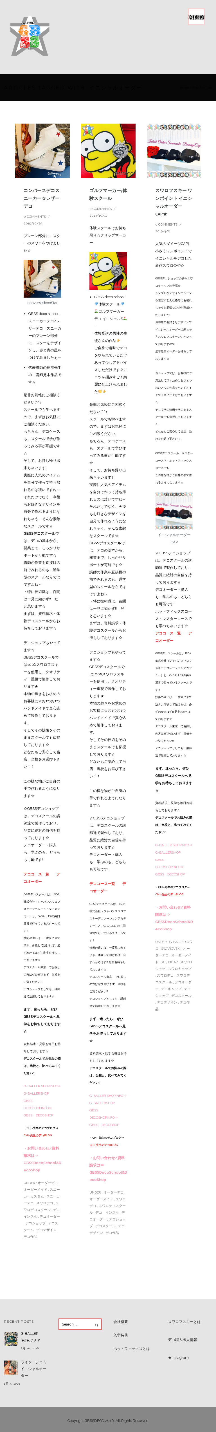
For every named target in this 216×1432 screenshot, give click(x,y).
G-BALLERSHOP (36, 1093)
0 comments (35, 217)
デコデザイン (46, 1230)
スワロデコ (44, 1203)
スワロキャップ (180, 969)
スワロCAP (169, 962)
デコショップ (35, 1223)
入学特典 (120, 1335)
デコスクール (105, 1226)
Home (184, 87)
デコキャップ (171, 989)
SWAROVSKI (171, 949)
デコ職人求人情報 (182, 1340)
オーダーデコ (47, 1183)
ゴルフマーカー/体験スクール (108, 194)
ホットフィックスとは (131, 1349)
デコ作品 (30, 1237)
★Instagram (178, 1357)
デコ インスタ (107, 1213)
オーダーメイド (35, 1190)
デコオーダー (50, 1216)
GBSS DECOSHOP (38, 1115)
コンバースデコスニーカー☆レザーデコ (42, 198)
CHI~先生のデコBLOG (38, 1135)
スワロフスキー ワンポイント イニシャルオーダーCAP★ (173, 202)
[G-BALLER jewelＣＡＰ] (11, 1339)
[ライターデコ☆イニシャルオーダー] (11, 1368)
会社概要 (120, 1322)
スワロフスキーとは (184, 1322)
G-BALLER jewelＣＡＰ (31, 1336)
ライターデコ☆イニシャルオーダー (33, 1369)
